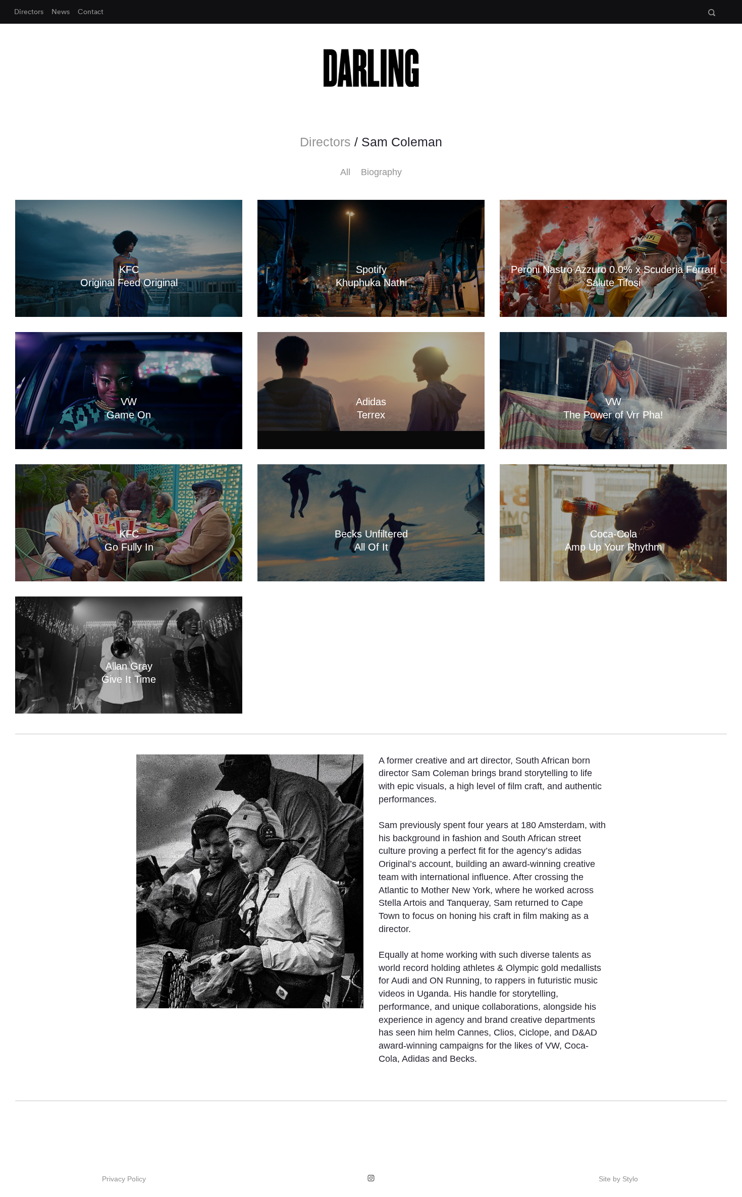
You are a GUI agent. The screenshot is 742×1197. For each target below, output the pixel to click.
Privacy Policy (124, 1179)
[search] (711, 13)
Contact (90, 11)
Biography (381, 172)
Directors (28, 11)
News (60, 11)
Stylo (630, 1179)
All (345, 172)
